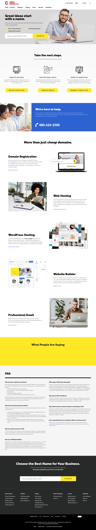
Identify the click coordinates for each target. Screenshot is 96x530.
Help (52, 516)
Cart (40, 516)
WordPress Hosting (25, 496)
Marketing (48, 7)
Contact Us (57, 516)
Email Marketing (86, 496)
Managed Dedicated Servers (41, 504)
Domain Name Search (10, 496)
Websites (20, 7)
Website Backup (71, 500)
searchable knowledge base (55, 424)
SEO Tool (85, 498)
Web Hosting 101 (39, 507)
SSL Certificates (71, 498)
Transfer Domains (9, 498)
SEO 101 (85, 500)
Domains (12, 7)
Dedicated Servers (39, 502)
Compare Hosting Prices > (60, 209)
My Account (46, 516)
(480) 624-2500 (70, 424)
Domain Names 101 (9, 504)
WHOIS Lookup (8, 500)
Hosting (27, 7)
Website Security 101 (73, 502)
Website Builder (24, 498)
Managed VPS (38, 500)
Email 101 (55, 498)
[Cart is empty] (90, 2)
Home (6, 7)
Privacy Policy (41, 526)
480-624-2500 (49, 125)
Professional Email (57, 496)
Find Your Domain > (13, 170)
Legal (35, 526)
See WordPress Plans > (14, 246)
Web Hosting (38, 496)
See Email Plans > (12, 325)
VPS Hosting (38, 498)
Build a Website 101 (25, 500)
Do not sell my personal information (54, 526)
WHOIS (64, 516)
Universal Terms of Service (51, 523)
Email (34, 7)
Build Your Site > (57, 286)
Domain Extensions (9, 502)
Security (40, 7)
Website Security (72, 496)
